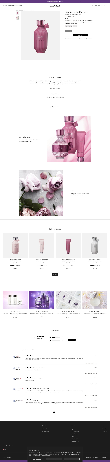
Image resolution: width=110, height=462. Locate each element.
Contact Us (104, 429)
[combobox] (18, 350)
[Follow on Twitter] (6, 445)
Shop (3, 5)
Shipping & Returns (75, 441)
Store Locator (104, 431)
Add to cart (80, 35)
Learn (96, 5)
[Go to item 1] (17, 13)
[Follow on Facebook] (3, 445)
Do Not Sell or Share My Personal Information (92, 457)
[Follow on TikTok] (12, 445)
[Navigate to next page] (58, 412)
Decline (71, 459)
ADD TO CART (15, 268)
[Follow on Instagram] (9, 445)
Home (17, 9)
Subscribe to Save (75, 434)
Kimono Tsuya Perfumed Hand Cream (68, 259)
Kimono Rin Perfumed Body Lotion (94, 259)
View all (55, 274)
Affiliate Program (45, 431)
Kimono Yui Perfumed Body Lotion (15, 259)
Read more (59, 392)
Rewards (99, 5)
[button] (56, 336)
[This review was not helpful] (95, 363)
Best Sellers (10, 5)
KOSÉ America (45, 429)
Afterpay (73, 436)
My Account (74, 429)
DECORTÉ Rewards (75, 431)
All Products (21, 9)
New (6, 5)
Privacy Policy (104, 457)
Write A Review (72, 339)
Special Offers (21, 5)
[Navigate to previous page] (51, 412)
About (93, 5)
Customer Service (75, 438)
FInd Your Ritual (15, 5)
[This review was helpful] (93, 363)
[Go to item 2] (17, 18)
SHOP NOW (15, 317)
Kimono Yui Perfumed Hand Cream (42, 259)
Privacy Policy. (48, 455)
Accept (54, 459)
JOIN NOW (41, 316)
